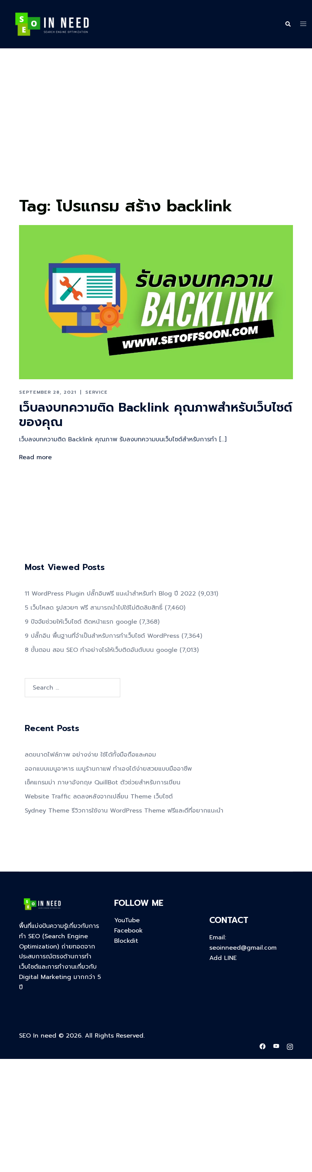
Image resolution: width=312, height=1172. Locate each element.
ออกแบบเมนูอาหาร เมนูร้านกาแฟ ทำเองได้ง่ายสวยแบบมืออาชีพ (108, 768)
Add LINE (223, 958)
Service (96, 392)
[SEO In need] (52, 24)
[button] (288, 24)
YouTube (127, 920)
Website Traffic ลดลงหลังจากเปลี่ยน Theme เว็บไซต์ (99, 796)
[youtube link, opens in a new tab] (276, 1046)
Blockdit (126, 940)
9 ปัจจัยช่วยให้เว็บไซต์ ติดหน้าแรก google (81, 621)
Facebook (128, 930)
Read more (35, 457)
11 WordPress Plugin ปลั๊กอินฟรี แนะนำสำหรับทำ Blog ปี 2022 (110, 593)
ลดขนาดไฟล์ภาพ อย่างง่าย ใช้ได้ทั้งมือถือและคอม (90, 754)
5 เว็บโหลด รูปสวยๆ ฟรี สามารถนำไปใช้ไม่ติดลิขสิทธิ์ (93, 607)
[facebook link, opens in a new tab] (262, 1046)
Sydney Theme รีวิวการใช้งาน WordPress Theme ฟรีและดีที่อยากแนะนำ (124, 810)
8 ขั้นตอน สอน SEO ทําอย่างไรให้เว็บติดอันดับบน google (101, 650)
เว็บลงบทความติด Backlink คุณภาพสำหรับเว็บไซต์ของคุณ (155, 414)
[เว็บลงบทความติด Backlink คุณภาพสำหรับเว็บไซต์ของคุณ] (156, 302)
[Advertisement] (156, 136)
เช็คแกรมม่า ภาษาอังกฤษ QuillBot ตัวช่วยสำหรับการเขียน (102, 782)
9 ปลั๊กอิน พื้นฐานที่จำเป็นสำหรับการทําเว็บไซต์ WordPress (102, 635)
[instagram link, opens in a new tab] (290, 1046)
